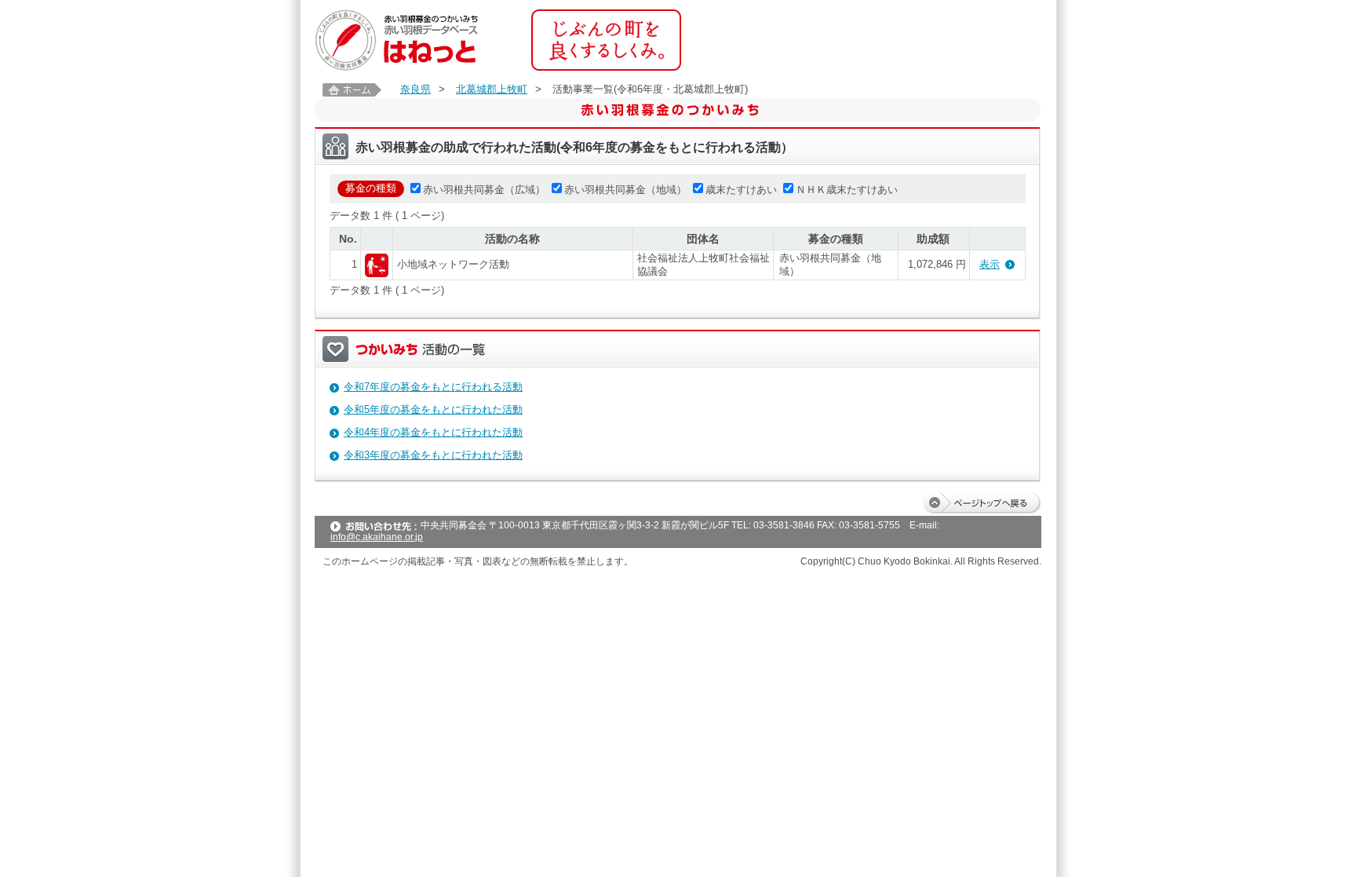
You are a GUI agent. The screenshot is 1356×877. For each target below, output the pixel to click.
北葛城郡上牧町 (491, 89)
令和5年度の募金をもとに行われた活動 (433, 409)
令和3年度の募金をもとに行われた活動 (433, 455)
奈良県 (415, 89)
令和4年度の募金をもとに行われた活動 (433, 432)
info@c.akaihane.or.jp (376, 537)
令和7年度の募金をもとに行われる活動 (433, 387)
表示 (989, 264)
